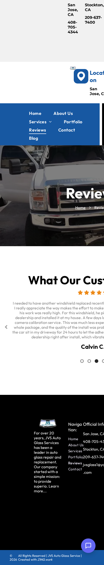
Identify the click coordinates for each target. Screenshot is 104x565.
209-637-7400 (93, 20)
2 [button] (89, 361)
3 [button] (96, 361)
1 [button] (82, 361)
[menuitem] (35, 113)
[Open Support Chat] (88, 545)
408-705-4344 (73, 27)
